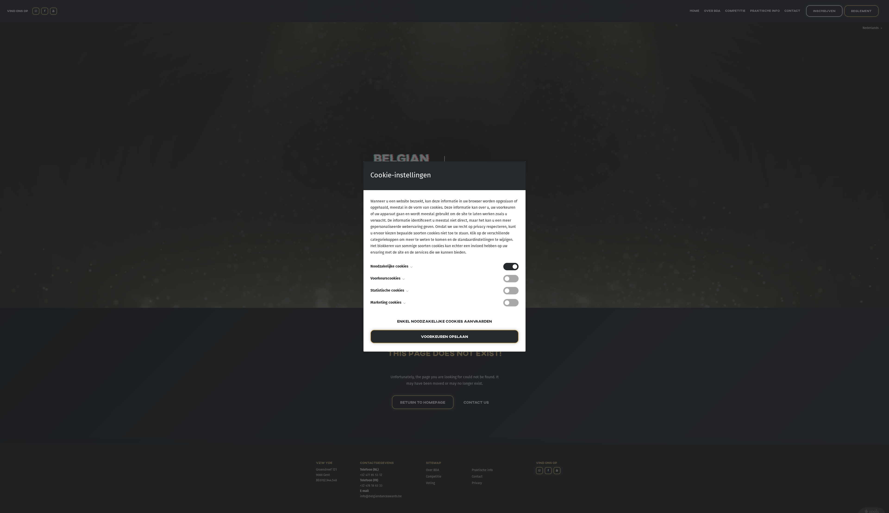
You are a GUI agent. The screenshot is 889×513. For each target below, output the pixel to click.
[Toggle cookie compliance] (511, 278)
